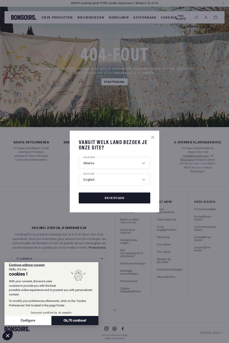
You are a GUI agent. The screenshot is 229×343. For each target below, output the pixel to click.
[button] (7, 335)
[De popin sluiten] (152, 137)
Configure (28, 320)
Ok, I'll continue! (75, 320)
